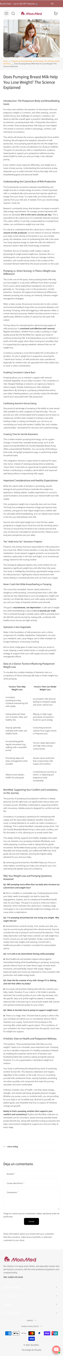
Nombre (11, 1173)
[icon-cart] (56, 13)
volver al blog (12, 1146)
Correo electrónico (15, 1183)
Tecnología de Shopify (31, 1349)
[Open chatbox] (56, 1350)
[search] (13, 13)
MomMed (35, 1344)
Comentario (12, 1192)
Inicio (5, 61)
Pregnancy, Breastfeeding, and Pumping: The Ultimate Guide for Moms (31, 62)
